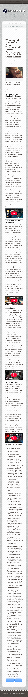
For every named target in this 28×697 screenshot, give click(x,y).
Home (6, 26)
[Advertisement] (16, 34)
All (9, 26)
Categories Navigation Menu (15, 23)
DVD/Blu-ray (10, 62)
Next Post (18, 680)
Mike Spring (12, 60)
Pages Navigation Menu (15, 1)
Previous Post (10, 680)
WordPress (23, 693)
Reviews (17, 62)
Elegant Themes (11, 693)
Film (14, 62)
